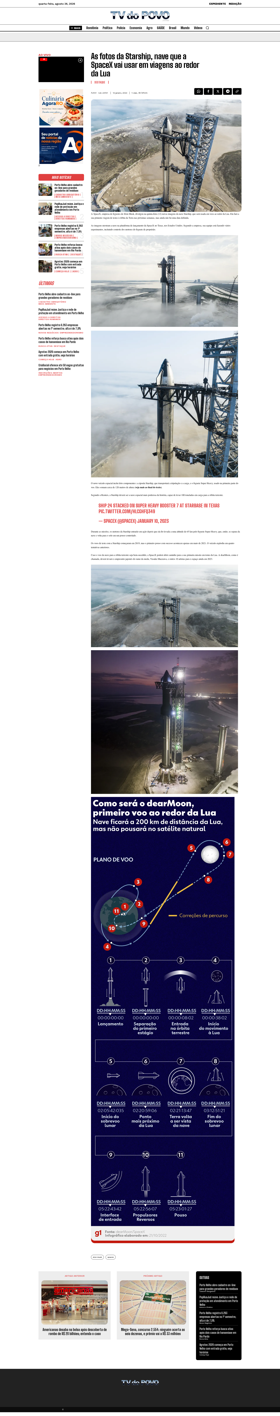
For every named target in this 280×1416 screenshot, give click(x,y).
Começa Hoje (62, 271)
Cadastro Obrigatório (67, 195)
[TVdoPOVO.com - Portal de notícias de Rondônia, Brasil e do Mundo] (140, 16)
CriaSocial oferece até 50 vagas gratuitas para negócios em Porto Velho (61, 366)
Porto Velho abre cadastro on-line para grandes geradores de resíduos (69, 187)
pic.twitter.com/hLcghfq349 (127, 511)
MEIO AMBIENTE (63, 197)
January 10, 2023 (153, 521)
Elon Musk (97, 1257)
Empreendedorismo (66, 238)
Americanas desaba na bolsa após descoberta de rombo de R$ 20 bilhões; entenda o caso (75, 1332)
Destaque (76, 254)
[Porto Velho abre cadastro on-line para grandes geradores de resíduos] (45, 190)
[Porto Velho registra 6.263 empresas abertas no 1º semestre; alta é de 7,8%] (45, 230)
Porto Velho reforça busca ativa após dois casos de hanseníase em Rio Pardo (68, 247)
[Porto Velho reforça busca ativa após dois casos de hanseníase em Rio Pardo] (45, 249)
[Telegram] (227, 92)
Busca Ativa (62, 254)
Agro (75, 271)
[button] (207, 27)
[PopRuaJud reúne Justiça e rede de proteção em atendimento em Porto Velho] (45, 209)
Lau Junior (103, 93)
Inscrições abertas (50, 373)
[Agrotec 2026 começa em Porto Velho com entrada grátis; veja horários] (45, 266)
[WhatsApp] (198, 92)
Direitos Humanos (65, 219)
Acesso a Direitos (65, 216)
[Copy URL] (237, 92)
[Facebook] (208, 92)
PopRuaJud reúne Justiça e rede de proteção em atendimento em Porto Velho (69, 208)
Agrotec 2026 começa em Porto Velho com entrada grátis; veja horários (68, 264)
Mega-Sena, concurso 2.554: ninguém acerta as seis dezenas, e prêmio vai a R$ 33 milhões (153, 1332)
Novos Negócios (64, 236)
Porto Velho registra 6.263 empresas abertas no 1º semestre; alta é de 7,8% (69, 228)
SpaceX (110, 1257)
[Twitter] (218, 92)
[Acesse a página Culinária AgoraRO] (61, 107)
